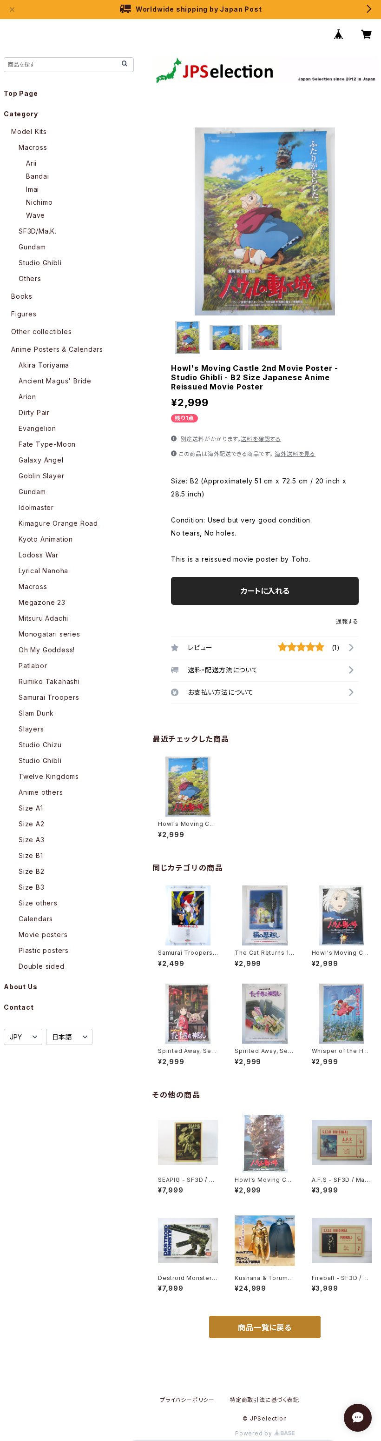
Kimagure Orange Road (58, 523)
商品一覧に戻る (265, 1327)
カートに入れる (265, 591)
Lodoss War (39, 555)
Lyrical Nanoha (43, 571)
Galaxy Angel (41, 460)
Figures (24, 314)
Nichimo (39, 202)
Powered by (254, 1433)
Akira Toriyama (44, 365)
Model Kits (29, 131)
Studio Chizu (40, 745)
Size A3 (32, 840)
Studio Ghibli (40, 263)
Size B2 (32, 871)
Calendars (36, 919)
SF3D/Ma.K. (38, 231)
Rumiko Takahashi (49, 681)
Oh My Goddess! (47, 650)
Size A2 (32, 824)
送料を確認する (261, 439)
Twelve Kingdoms (49, 776)
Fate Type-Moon (47, 444)
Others (30, 278)
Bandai (37, 176)
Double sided (42, 966)
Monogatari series (49, 634)
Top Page (21, 93)
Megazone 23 (42, 602)
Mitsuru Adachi (43, 618)
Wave (35, 215)
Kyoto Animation (46, 539)
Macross (33, 147)
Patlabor (33, 666)
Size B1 (31, 855)
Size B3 (32, 887)
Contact (19, 1007)
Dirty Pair (34, 412)
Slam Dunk (36, 713)
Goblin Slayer (41, 476)
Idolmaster (36, 507)
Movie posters (43, 934)
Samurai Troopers (49, 697)
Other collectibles (41, 331)
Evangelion (37, 428)
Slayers (31, 729)
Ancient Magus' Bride (55, 381)
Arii (31, 163)
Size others (38, 903)
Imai (32, 189)
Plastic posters (44, 950)
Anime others (41, 792)
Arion (27, 397)
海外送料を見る (295, 453)
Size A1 (31, 808)
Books (22, 296)
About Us (20, 987)
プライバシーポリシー (187, 1399)
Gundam (32, 247)
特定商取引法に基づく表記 (264, 1399)
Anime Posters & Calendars (57, 349)
